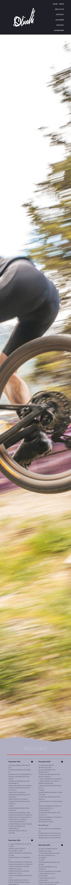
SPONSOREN (59, 30)
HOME (55, 4)
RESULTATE (59, 9)
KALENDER (60, 20)
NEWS (61, 4)
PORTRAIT (60, 15)
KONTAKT (60, 25)
